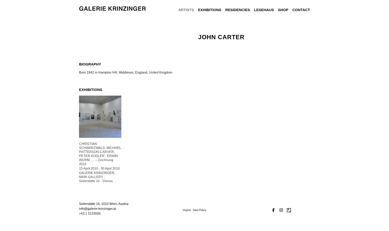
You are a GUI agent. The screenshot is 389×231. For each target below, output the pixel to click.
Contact (301, 10)
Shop (283, 10)
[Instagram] (281, 210)
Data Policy (199, 210)
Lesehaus (264, 10)
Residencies (237, 10)
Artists (186, 10)
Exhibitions (209, 10)
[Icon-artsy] (289, 210)
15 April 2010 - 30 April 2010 (99, 168)
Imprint (187, 210)
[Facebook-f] (273, 210)
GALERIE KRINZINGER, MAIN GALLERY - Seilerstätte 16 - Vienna (97, 177)
